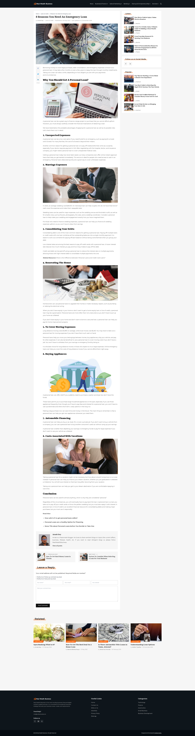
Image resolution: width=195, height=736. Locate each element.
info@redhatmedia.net (40, 714)
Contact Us (94, 705)
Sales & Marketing (115, 4)
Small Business (142, 710)
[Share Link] (38, 74)
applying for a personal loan (86, 128)
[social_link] (125, 63)
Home (37, 13)
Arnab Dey (40, 20)
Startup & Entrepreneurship (140, 4)
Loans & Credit (44, 13)
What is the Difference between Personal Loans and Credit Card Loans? (80, 258)
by (137, 23)
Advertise (94, 710)
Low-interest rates (49, 244)
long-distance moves (75, 349)
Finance (140, 705)
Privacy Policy (95, 713)
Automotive (141, 708)
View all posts (57, 546)
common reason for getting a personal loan (64, 146)
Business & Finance (101, 4)
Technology (141, 702)
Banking (126, 4)
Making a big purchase (51, 411)
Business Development (145, 713)
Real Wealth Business (42, 733)
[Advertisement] (79, 677)
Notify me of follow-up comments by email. (49, 577)
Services (154, 4)
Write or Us (94, 708)
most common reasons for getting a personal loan (82, 233)
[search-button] (161, 4)
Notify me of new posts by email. (46, 579)
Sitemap (93, 716)
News (91, 4)
